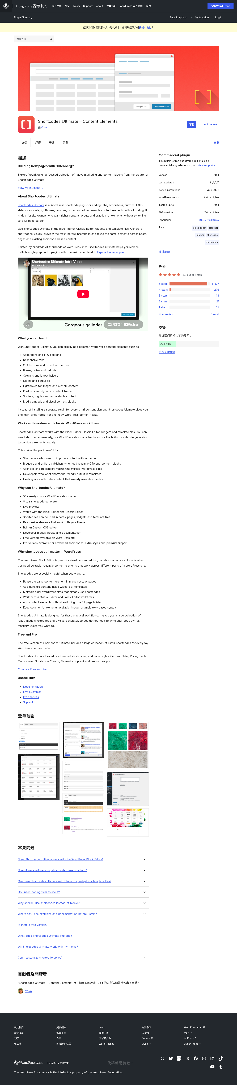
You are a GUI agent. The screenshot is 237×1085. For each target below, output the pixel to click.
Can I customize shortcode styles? (40, 957)
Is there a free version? (32, 925)
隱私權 (17, 1043)
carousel (213, 228)
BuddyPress (192, 1043)
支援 (216, 142)
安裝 (51, 142)
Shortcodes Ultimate (31, 205)
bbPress (190, 1038)
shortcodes (212, 242)
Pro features (31, 697)
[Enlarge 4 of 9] (99, 765)
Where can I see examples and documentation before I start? (57, 914)
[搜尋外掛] (50, 39)
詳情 (24, 142)
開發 (65, 142)
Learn (102, 1027)
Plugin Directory (23, 17)
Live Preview (209, 124)
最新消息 (19, 1032)
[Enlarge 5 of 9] (99, 798)
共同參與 (146, 1027)
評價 (38, 142)
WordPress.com (194, 1027)
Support (28, 702)
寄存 (16, 1038)
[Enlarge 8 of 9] (144, 776)
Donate (147, 1038)
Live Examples (32, 692)
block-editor (199, 228)
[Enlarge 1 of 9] (55, 726)
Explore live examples (110, 252)
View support (205, 165)
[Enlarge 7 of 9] (144, 726)
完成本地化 (145, 27)
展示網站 (61, 1027)
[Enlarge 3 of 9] (99, 726)
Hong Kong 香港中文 (58, 1063)
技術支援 (104, 1032)
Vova (44, 127)
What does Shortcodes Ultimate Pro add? (45, 935)
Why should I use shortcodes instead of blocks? (49, 903)
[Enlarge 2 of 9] (55, 758)
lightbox (200, 235)
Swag (146, 1043)
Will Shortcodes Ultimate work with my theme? (48, 946)
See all (215, 314)
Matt (188, 1032)
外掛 (58, 1038)
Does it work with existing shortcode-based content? (52, 870)
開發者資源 (105, 1038)
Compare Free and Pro (32, 669)
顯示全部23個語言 (209, 220)
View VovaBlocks (31, 187)
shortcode (212, 235)
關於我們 (19, 1027)
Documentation (33, 686)
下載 (191, 124)
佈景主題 (61, 1032)
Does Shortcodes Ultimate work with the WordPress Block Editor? (60, 859)
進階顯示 (164, 252)
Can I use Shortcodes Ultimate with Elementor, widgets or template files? (64, 881)
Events (145, 1032)
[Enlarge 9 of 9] (144, 813)
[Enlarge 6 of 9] (99, 820)
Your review (166, 314)
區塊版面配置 (63, 1043)
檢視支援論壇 (167, 352)
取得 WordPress (220, 6)
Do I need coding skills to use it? (39, 892)
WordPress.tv (108, 1043)
